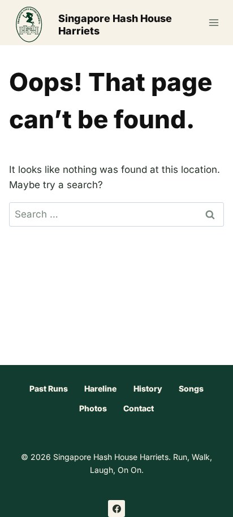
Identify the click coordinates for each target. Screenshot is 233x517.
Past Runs (48, 388)
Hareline (100, 388)
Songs (191, 388)
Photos (93, 408)
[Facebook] (116, 508)
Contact (138, 408)
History (147, 388)
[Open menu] (213, 22)
